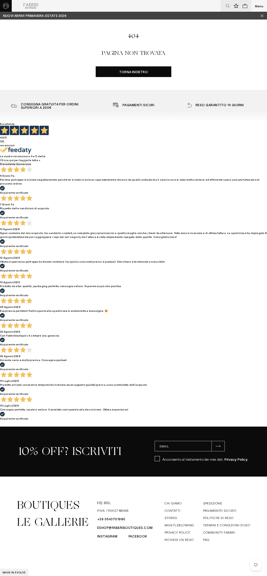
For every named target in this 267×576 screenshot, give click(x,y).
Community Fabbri (219, 532)
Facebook (138, 536)
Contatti (172, 510)
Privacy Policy (235, 459)
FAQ (206, 539)
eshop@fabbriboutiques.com (125, 528)
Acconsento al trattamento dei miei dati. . (205, 459)
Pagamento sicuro (219, 510)
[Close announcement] (264, 15)
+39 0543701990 (111, 519)
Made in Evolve (14, 572)
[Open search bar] (227, 6)
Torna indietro (133, 72)
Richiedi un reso (179, 539)
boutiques (48, 505)
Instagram (107, 536)
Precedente (8, 164)
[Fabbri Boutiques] (30, 6)
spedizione (212, 503)
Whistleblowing (179, 525)
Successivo (23, 164)
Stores (171, 518)
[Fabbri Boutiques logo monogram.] (6, 6)
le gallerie (53, 522)
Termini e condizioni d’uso (226, 525)
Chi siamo (173, 503)
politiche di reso (218, 518)
